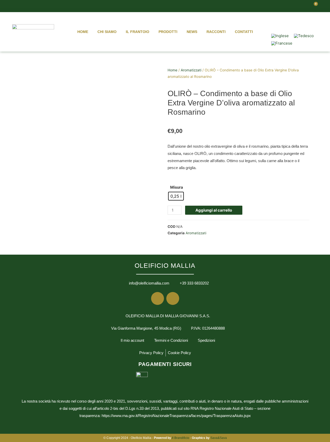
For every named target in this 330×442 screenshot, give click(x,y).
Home (82, 32)
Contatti (244, 32)
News (192, 32)
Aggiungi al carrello (213, 210)
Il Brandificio (180, 438)
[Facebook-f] (288, 21)
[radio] (176, 196)
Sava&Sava (218, 438)
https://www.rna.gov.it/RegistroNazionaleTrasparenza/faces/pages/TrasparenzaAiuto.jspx (176, 415)
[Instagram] (303, 21)
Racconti (216, 32)
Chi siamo (107, 32)
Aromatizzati (191, 70)
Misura (176, 187)
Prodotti (168, 32)
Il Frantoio (137, 32)
